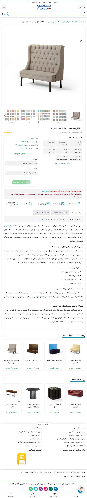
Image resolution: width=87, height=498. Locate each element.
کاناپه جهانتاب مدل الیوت (54, 360)
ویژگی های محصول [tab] (59, 212)
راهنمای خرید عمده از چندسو (73, 442)
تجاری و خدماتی (73, 22)
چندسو (82, 22)
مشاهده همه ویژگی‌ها (62, 164)
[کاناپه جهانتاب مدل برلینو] (33, 349)
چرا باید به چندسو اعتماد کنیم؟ (29, 432)
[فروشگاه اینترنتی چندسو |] (43, 7)
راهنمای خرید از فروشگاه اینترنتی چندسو (70, 439)
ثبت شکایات (31, 2)
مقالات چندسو (35, 439)
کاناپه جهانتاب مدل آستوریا (75, 361)
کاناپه (67, 251)
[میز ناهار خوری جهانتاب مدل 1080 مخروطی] (33, 393)
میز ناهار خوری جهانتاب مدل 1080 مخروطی (33, 405)
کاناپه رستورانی (51, 22)
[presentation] (5, 116)
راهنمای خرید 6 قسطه (53, 2)
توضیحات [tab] (75, 212)
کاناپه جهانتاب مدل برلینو (33, 360)
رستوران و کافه (62, 22)
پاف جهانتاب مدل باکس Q (54, 405)
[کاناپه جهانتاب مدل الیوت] (54, 349)
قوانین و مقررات (34, 435)
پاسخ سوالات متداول (76, 432)
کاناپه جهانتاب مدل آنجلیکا (75, 405)
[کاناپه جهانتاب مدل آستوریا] (75, 349)
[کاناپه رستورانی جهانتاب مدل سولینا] (11, 349)
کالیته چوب (33, 159)
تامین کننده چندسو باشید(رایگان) (29, 442)
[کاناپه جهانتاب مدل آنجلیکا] (75, 393)
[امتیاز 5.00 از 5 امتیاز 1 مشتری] (8, 133)
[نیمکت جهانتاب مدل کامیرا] (11, 393)
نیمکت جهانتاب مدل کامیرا (11, 405)
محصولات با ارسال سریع (75, 445)
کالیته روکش (33, 169)
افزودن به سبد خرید (19, 182)
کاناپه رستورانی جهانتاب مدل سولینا (12, 361)
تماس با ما (45, 296)
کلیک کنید (45, 191)
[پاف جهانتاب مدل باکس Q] (54, 393)
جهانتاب (30, 138)
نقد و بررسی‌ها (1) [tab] (40, 212)
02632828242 (41, 2)
